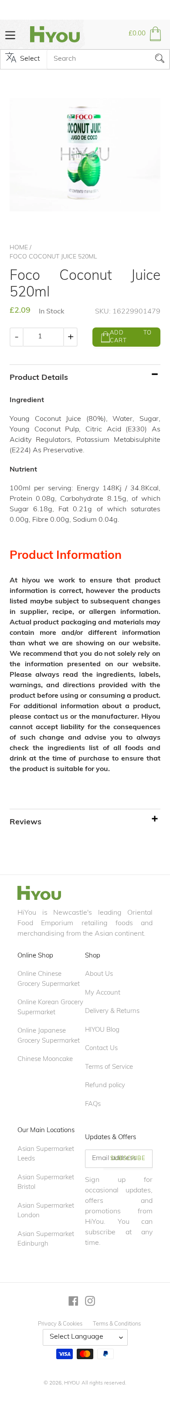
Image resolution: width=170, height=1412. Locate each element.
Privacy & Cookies (60, 1324)
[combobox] (108, 59)
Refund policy (105, 1085)
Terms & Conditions (117, 1324)
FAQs (93, 1104)
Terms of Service (109, 1067)
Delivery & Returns (112, 1011)
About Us (99, 974)
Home (19, 248)
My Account (102, 993)
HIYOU (72, 1383)
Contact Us (101, 1048)
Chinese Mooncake (45, 1059)
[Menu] (10, 34)
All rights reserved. (104, 1383)
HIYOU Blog (102, 1030)
